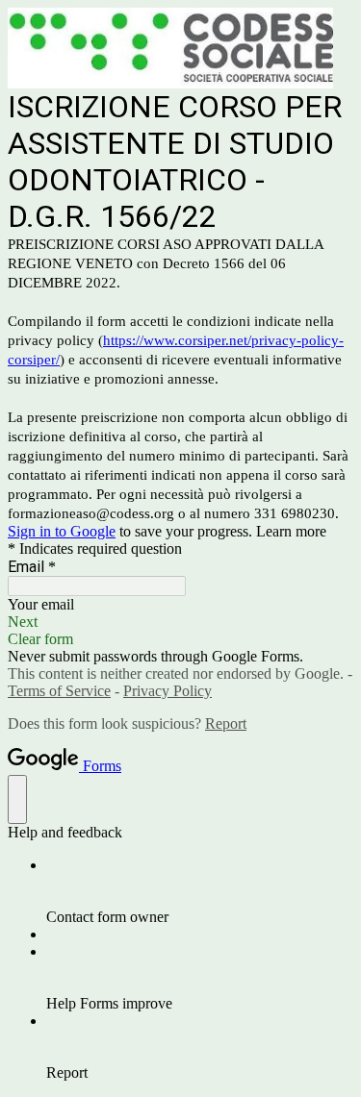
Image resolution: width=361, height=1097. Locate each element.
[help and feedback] (17, 799)
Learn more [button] (291, 531)
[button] (180, 622)
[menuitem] (199, 891)
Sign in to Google (62, 531)
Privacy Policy (167, 691)
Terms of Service (59, 691)
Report (225, 723)
